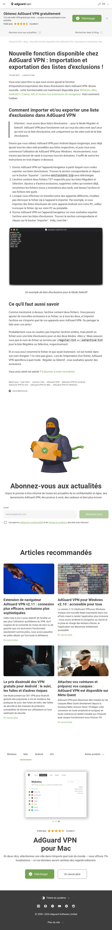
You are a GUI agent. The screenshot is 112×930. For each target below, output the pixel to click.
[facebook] (45, 906)
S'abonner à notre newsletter (58, 371)
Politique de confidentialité (31, 522)
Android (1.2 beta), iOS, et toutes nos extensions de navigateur (45, 94)
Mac (25, 754)
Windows (11, 754)
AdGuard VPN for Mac (40, 385)
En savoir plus (72, 874)
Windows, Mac (88, 90)
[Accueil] (20, 4)
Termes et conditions (58, 522)
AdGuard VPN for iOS (18, 385)
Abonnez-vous (94, 514)
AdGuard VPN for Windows (65, 385)
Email (6, 507)
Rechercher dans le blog (87, 32)
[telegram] (66, 906)
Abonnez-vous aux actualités (23, 32)
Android (39, 754)
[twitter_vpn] (52, 906)
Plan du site (54, 922)
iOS (52, 754)
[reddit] (73, 906)
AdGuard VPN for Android (73, 382)
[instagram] (38, 906)
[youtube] (59, 906)
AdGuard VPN (15, 42)
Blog (26, 42)
